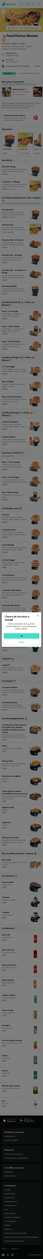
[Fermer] (38, 615)
